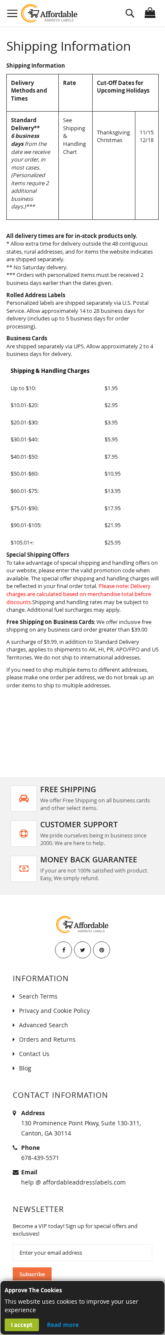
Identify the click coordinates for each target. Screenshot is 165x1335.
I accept (22, 1325)
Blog (25, 1068)
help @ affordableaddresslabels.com (73, 1182)
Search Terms (38, 996)
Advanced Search (43, 1025)
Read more (63, 1325)
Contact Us (34, 1054)
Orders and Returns (47, 1039)
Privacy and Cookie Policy (54, 1011)
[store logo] (49, 13)
